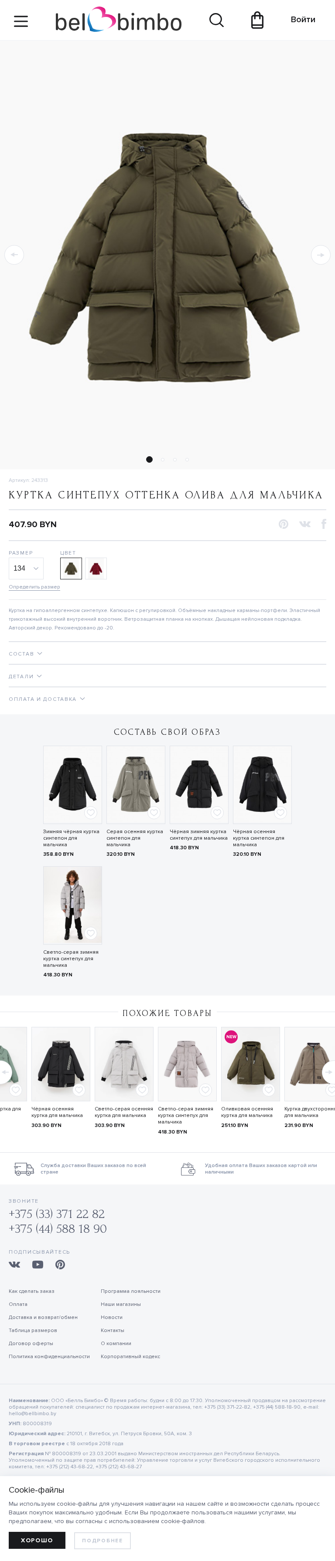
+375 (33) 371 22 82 (57, 1214)
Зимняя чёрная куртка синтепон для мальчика (71, 838)
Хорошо (37, 1540)
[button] (14, 255)
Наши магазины (121, 1304)
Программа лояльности (131, 1291)
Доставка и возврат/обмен (43, 1317)
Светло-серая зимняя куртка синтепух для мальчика (71, 959)
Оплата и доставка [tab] (43, 699)
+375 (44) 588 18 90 (58, 1228)
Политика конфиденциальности (49, 1356)
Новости (112, 1317)
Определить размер (34, 587)
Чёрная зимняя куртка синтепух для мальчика (199, 834)
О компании (116, 1343)
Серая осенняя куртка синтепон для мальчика (134, 838)
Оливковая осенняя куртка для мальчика (247, 1112)
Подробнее (102, 1540)
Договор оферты (31, 1343)
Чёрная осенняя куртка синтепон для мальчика (258, 838)
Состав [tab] (21, 654)
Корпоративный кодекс (130, 1356)
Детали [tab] (21, 676)
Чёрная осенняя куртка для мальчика (57, 1112)
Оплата (18, 1304)
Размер (21, 553)
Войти (299, 19)
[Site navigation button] (21, 25)
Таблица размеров (33, 1330)
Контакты (112, 1330)
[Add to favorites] (91, 812)
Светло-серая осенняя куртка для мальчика (124, 1112)
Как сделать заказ (32, 1291)
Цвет (68, 553)
